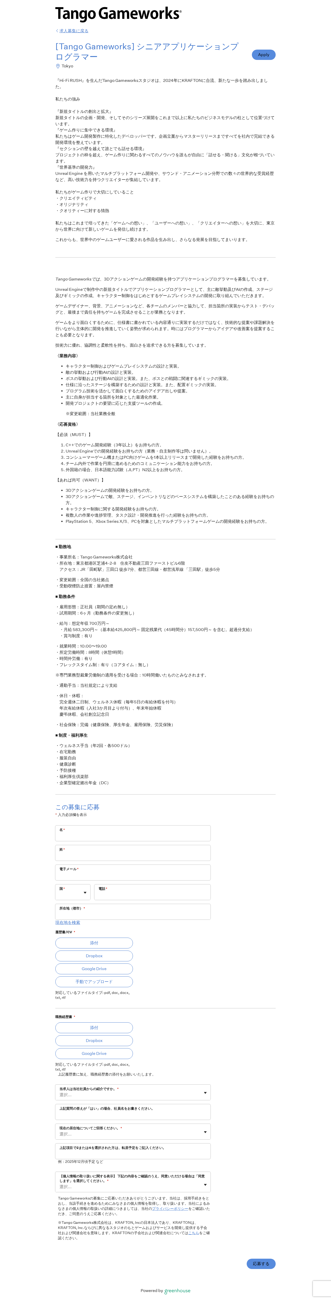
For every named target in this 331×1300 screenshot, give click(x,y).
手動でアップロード (94, 981)
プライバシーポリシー (170, 1208)
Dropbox (94, 955)
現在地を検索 (67, 922)
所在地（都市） (72, 908)
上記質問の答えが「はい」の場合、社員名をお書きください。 (107, 1108)
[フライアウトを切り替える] (85, 893)
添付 (94, 942)
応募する (261, 1263)
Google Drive (94, 968)
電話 (103, 888)
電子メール (69, 869)
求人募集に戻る (73, 30)
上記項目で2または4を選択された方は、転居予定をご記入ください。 (112, 1148)
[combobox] (59, 894)
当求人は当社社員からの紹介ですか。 (89, 1089)
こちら (193, 1233)
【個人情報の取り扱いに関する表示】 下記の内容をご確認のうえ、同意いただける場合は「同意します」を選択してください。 (132, 1178)
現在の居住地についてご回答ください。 (90, 1128)
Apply (263, 54)
